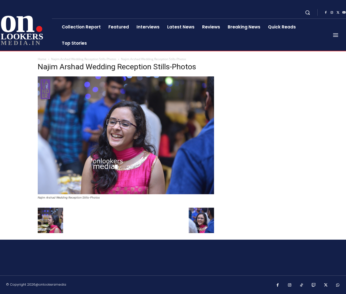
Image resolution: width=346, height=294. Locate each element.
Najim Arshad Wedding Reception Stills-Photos (83, 59)
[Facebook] (326, 13)
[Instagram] (332, 13)
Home (42, 59)
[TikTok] (301, 285)
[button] (307, 12)
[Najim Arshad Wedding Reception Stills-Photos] (126, 193)
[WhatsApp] (338, 285)
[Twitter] (338, 13)
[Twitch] (314, 285)
